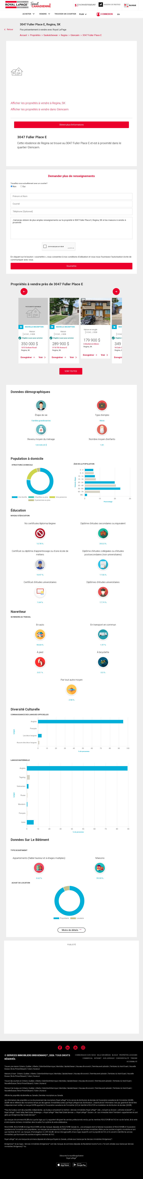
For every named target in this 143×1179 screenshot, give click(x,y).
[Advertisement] (71, 989)
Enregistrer (26, 357)
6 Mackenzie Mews (91, 344)
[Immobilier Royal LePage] (27, 5)
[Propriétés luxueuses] (110, 5)
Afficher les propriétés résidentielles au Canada (21, 1095)
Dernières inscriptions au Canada (51, 1095)
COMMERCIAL (88, 1058)
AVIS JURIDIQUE (109, 1058)
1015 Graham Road (29, 348)
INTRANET (98, 1058)
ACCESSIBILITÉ (132, 1062)
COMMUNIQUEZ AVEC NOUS (85, 1055)
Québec (28, 1066)
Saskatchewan (69, 1066)
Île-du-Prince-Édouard (18, 1069)
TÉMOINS (133, 1058)
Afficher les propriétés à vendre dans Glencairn (39, 109)
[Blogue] (130, 5)
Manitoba (59, 1066)
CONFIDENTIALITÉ (122, 1058)
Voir (41, 357)
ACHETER (26, 14)
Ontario (22, 1066)
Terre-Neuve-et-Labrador (100, 1066)
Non (14, 186)
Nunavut (36, 1069)
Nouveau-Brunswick (83, 1066)
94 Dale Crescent (121, 348)
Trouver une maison (11, 1066)
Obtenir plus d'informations (71, 125)
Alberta (35, 1066)
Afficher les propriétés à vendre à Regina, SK (38, 103)
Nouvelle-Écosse (10, 1083)
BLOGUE (115, 1055)
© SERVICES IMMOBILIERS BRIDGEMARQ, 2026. (29, 1055)
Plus (81, 14)
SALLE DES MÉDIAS (104, 1055)
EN (118, 14)
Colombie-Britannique (47, 1066)
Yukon (29, 1069)
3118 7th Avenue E (59, 348)
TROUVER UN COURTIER (65, 14)
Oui (23, 186)
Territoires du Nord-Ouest (119, 1066)
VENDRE (43, 14)
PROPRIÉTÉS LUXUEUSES (128, 1055)
